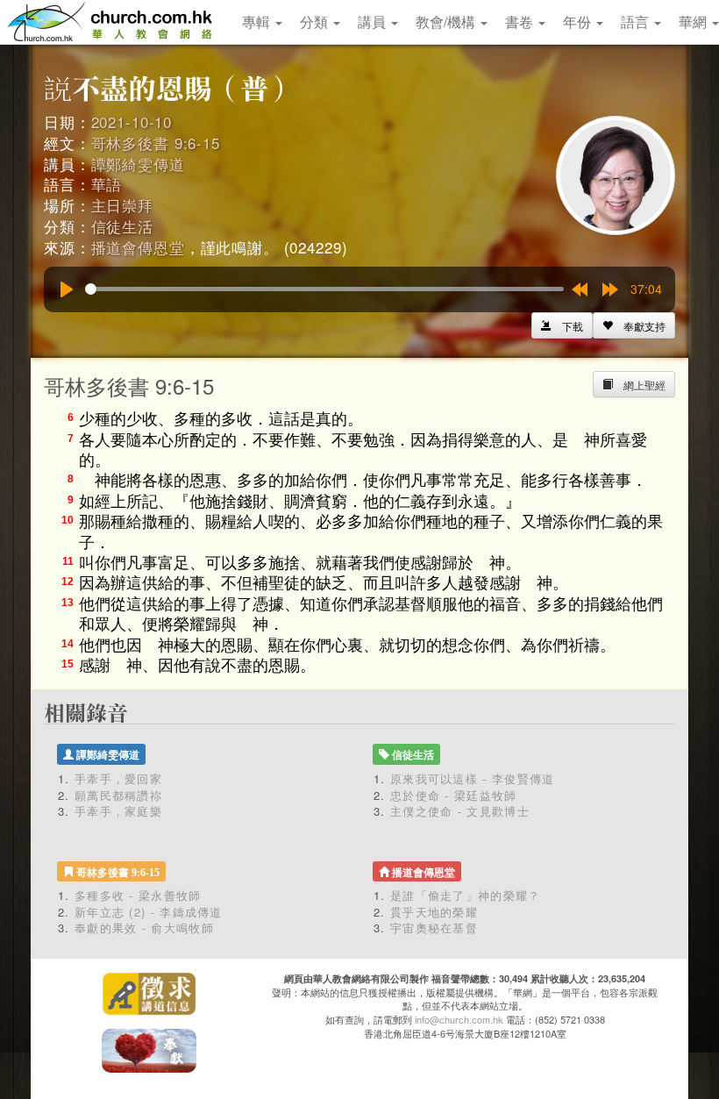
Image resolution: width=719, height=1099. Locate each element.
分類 (315, 21)
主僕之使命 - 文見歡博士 (460, 811)
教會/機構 (447, 21)
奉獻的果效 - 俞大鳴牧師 (144, 927)
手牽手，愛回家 (118, 778)
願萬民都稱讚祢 (118, 795)
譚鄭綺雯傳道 (138, 164)
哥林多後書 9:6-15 (155, 142)
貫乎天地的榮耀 (434, 911)
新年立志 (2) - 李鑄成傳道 (149, 911)
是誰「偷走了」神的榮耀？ (471, 895)
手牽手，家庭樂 (118, 811)
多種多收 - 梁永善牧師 (138, 895)
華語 (107, 184)
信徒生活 (122, 226)
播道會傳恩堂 (138, 247)
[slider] (324, 289)
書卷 (521, 21)
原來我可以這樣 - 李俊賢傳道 (472, 778)
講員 (373, 21)
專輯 (258, 21)
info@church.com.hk (459, 1019)
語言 (636, 21)
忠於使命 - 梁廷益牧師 (453, 795)
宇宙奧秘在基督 (434, 927)
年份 (578, 21)
